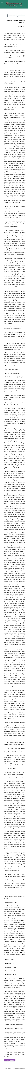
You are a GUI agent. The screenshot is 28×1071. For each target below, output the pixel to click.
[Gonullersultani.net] (14, 4)
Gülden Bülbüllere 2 (19, 15)
